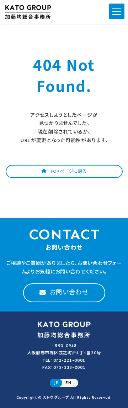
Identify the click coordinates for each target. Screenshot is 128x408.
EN (68, 382)
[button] (64, 171)
